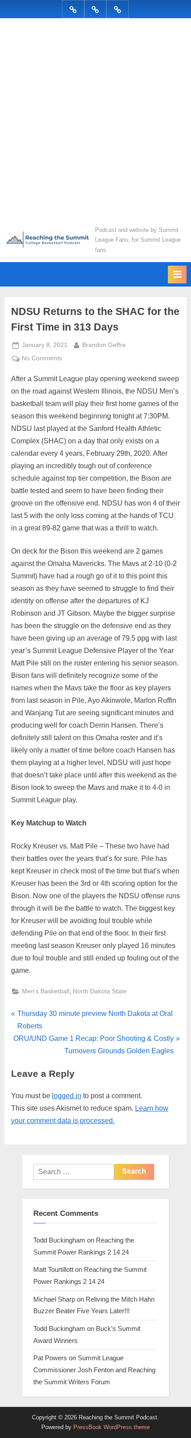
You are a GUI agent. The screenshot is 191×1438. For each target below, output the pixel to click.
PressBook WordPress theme (111, 1427)
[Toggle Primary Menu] (177, 274)
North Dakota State (100, 991)
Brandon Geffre (104, 344)
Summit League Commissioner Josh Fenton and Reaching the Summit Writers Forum (94, 1369)
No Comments (42, 359)
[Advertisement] (95, 125)
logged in (66, 1095)
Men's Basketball (45, 991)
